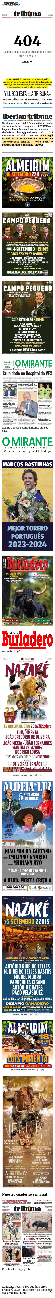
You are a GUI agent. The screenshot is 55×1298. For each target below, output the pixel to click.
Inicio (25, 61)
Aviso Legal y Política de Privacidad (27, 137)
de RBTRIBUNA (35, 144)
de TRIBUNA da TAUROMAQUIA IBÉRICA (27, 140)
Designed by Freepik (15, 1292)
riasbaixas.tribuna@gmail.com (19, 132)
